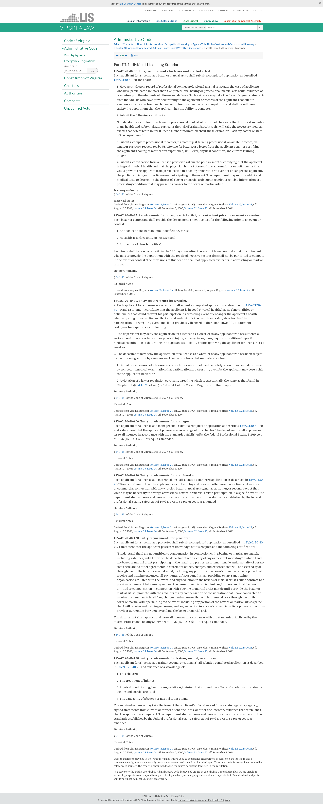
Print (135, 55)
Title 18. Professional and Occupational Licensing (163, 44)
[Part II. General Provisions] (117, 55)
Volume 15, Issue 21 (161, 204)
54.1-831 (121, 194)
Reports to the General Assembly (242, 20)
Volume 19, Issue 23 (240, 204)
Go (92, 71)
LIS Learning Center (130, 3)
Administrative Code (81, 48)
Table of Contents (123, 44)
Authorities (73, 93)
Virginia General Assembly (159, 10)
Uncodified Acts (77, 108)
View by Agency (74, 55)
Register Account (242, 10)
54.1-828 (143, 385)
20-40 (128, 80)
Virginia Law (211, 20)
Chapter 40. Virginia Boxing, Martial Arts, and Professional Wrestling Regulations (157, 48)
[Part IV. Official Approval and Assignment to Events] (126, 55)
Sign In (227, 800)
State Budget (190, 20)
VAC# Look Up (70, 66)
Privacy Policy (209, 10)
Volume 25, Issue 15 (161, 290)
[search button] (260, 27)
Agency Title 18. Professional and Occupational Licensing (223, 44)
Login (258, 10)
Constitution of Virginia (83, 78)
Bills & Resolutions (166, 20)
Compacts (72, 101)
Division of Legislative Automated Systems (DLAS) (201, 800)
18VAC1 (119, 80)
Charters (71, 85)
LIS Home (146, 796)
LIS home (224, 10)
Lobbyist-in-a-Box (161, 796)
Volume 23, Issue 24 (145, 208)
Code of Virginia (77, 40)
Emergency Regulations (79, 61)
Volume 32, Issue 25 (195, 208)
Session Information (138, 20)
